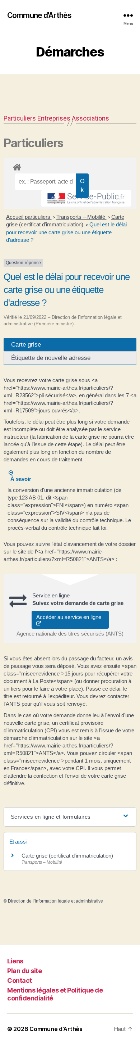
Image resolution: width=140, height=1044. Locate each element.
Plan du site (24, 971)
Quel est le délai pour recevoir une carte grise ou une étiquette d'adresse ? (66, 232)
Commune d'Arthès (39, 15)
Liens (15, 961)
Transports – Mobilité (81, 217)
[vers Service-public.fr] (86, 198)
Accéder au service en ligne (70, 617)
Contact (19, 980)
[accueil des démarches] (70, 166)
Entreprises (53, 118)
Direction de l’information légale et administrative (55, 901)
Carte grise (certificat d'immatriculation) (67, 856)
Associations (90, 118)
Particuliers (20, 118)
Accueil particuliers (29, 217)
